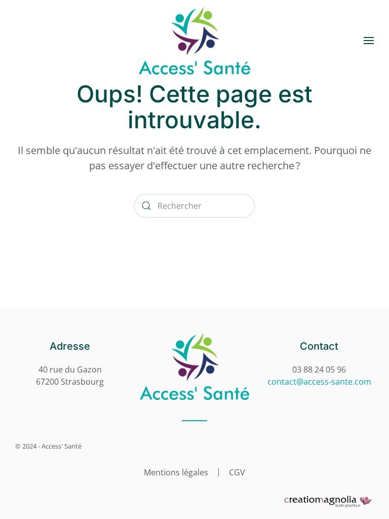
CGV (237, 472)
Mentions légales (176, 472)
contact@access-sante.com (319, 381)
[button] (369, 40)
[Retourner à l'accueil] (194, 40)
